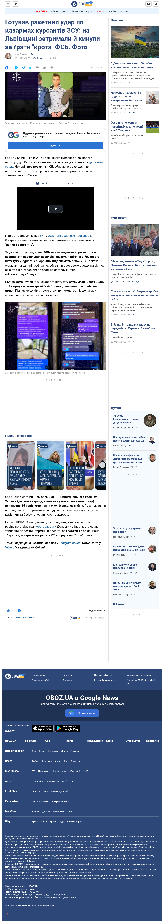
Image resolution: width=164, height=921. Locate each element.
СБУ (40, 236)
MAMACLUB (58, 811)
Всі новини (152, 740)
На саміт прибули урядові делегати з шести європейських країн (133, 276)
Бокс (65, 761)
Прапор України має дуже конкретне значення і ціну (129, 548)
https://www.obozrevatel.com (110, 836)
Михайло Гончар (120, 595)
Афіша (35, 821)
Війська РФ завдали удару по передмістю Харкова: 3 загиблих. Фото (133, 328)
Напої (45, 791)
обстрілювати (46, 526)
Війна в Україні (58, 11)
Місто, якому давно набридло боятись (125, 566)
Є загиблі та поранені (122, 337)
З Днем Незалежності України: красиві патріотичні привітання (132, 65)
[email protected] (42, 897)
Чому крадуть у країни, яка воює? (127, 530)
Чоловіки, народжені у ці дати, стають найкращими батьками (126, 96)
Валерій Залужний (121, 428)
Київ (34, 751)
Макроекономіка (60, 801)
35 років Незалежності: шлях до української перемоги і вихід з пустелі (125, 419)
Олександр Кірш (120, 573)
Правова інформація (104, 675)
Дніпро (64, 751)
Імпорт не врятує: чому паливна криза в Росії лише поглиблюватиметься (127, 586)
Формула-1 (76, 761)
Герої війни (42, 11)
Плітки (44, 821)
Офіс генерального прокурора (69, 236)
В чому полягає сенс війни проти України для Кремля (129, 439)
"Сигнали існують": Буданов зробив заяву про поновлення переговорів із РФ (134, 295)
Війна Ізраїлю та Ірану (81, 11)
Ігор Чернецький (120, 555)
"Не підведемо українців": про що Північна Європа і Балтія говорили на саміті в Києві (134, 265)
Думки (116, 408)
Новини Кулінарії (59, 791)
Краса (53, 821)
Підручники (44, 771)
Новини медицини (41, 811)
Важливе (117, 20)
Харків (42, 751)
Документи (68, 680)
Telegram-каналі (70, 543)
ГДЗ (33, 771)
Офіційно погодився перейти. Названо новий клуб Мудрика (127, 126)
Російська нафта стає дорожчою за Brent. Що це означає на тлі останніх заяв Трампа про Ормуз (129, 459)
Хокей (58, 761)
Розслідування (94, 740)
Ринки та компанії (40, 801)
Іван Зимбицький (121, 537)
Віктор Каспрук (120, 446)
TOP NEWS (119, 218)
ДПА (71, 771)
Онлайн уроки (59, 771)
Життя (70, 740)
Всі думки (119, 604)
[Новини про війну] (74, 619)
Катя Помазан (21, 54)
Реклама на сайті (40, 680)
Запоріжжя (53, 751)
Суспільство (133, 740)
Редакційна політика (25, 618)
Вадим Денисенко (121, 467)
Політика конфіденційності (139, 675)
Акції (64, 781)
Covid (69, 811)
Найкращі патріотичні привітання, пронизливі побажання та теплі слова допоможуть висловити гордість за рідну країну (132, 75)
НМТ (85, 771)
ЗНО (78, 771)
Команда (67, 675)
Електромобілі (52, 781)
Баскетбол (46, 761)
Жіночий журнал (75, 821)
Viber (8, 547)
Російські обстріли (118, 11)
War (33, 54)
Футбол (35, 761)
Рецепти (36, 791)
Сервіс (73, 781)
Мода (61, 821)
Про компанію (38, 675)
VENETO (101, 11)
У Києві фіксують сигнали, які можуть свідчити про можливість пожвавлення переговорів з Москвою (131, 307)
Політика (30, 740)
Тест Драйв (37, 781)
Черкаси (75, 751)
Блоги (109, 740)
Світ (47, 740)
